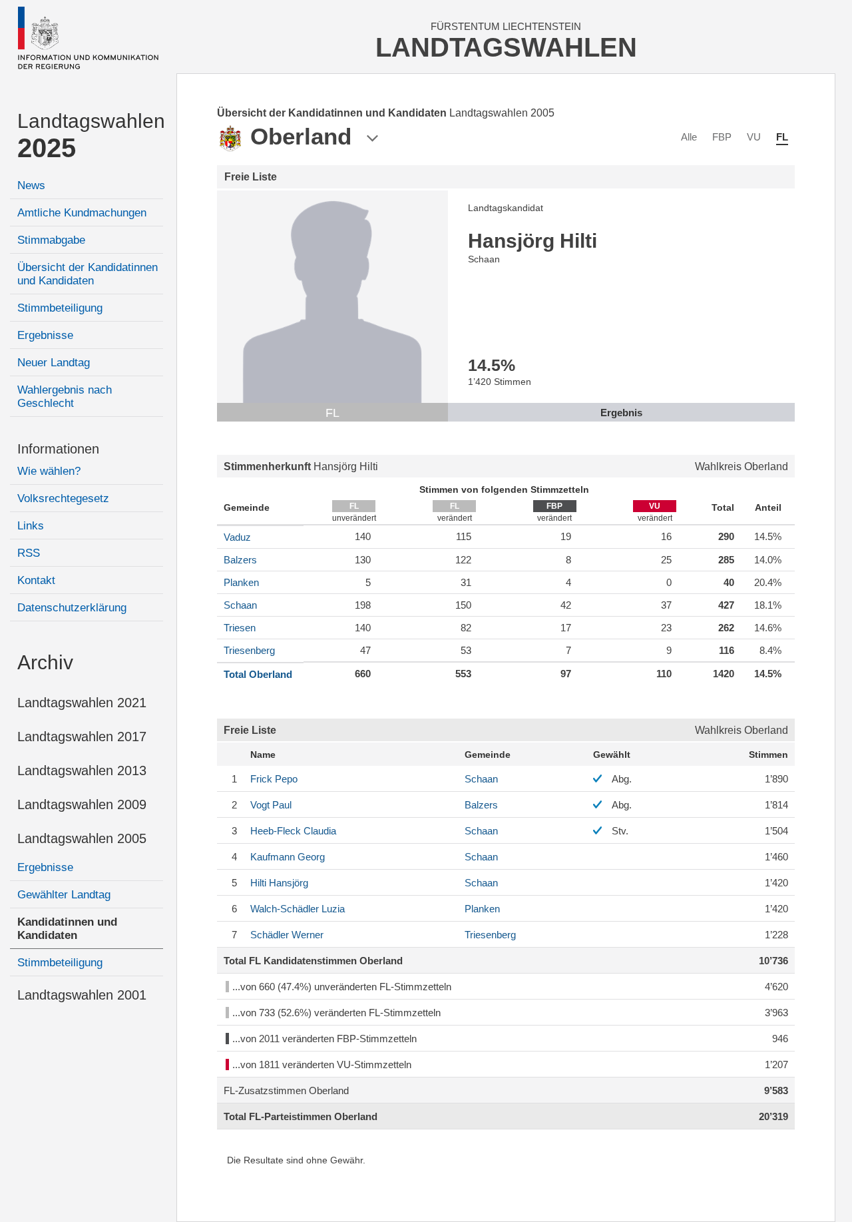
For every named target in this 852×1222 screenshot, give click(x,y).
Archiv (45, 662)
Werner (286, 934)
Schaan (240, 605)
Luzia (297, 908)
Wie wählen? (49, 471)
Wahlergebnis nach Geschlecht (64, 397)
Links (30, 525)
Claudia (293, 830)
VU (754, 137)
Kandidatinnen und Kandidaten (67, 929)
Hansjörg (279, 882)
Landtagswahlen (90, 136)
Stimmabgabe (51, 240)
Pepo (274, 778)
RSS (28, 553)
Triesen (240, 627)
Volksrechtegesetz (63, 498)
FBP (722, 137)
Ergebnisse (45, 335)
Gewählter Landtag (63, 894)
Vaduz (237, 537)
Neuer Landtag (53, 362)
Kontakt (36, 580)
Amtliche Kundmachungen (81, 212)
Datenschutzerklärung (71, 607)
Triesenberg (249, 650)
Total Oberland (258, 674)
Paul (271, 804)
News (31, 185)
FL (782, 137)
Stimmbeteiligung (60, 308)
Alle (689, 137)
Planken (241, 582)
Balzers (240, 559)
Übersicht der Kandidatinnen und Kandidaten (87, 274)
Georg (287, 856)
